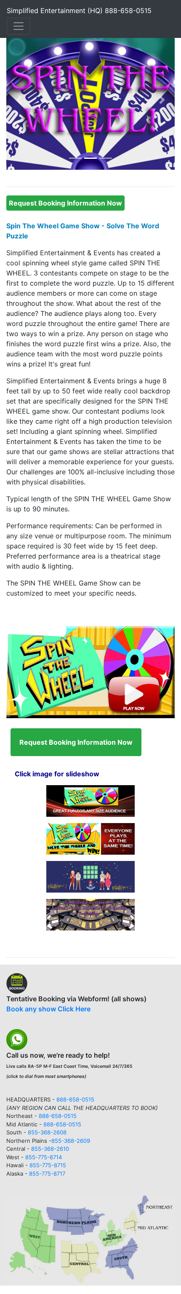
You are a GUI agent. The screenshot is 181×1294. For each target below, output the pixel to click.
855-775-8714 (43, 1157)
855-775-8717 (47, 1173)
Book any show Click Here (48, 1009)
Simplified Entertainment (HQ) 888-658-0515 (79, 10)
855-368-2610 (50, 1148)
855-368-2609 (70, 1140)
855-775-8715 (47, 1165)
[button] (19, 99)
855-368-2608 (47, 1132)
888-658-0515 (75, 1099)
